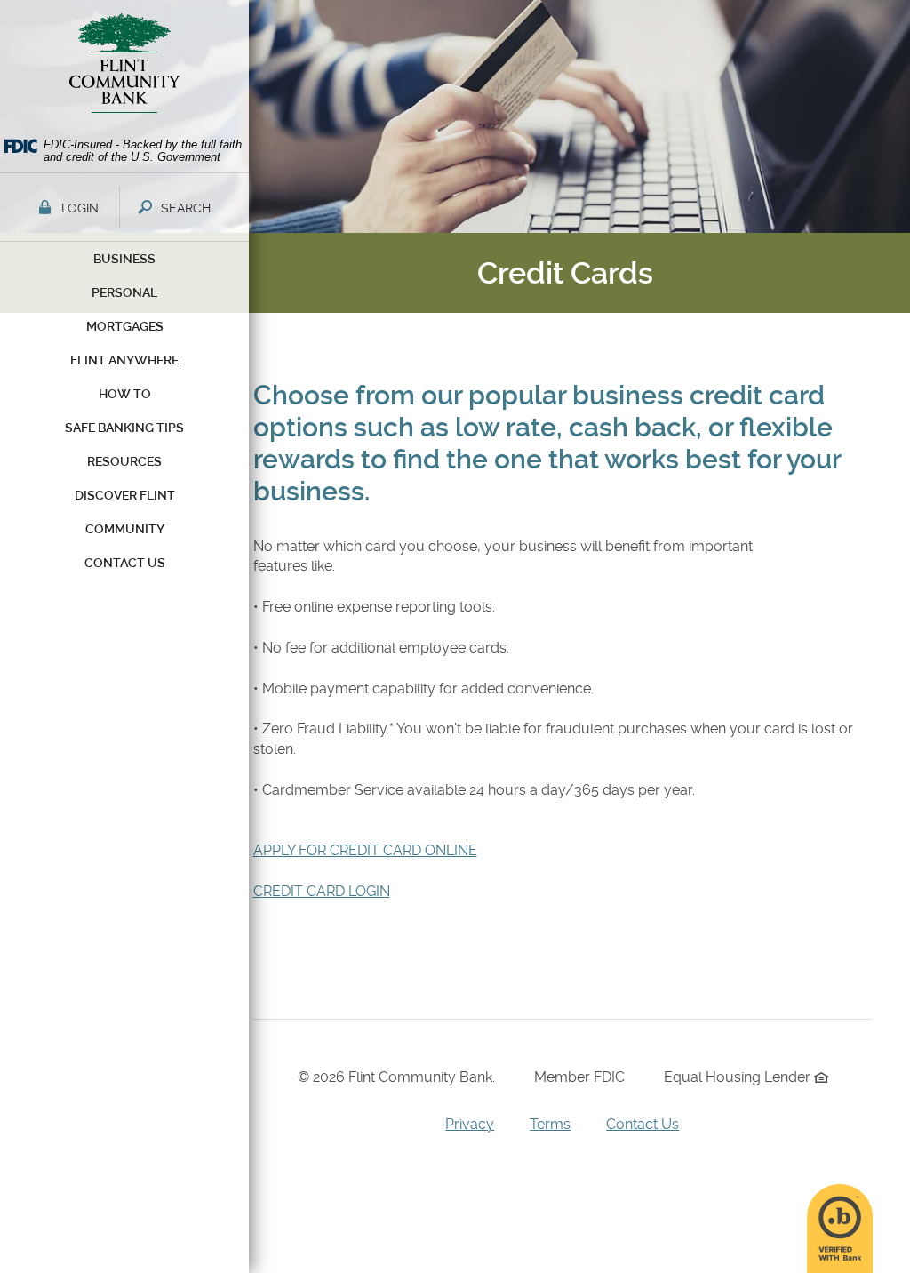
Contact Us (642, 1124)
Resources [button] (124, 461)
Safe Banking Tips (124, 427)
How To (125, 394)
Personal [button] (124, 292)
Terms (550, 1124)
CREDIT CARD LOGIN (321, 891)
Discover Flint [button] (125, 495)
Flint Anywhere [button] (124, 360)
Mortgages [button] (125, 326)
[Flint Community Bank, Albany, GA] (124, 67)
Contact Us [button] (124, 563)
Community (124, 529)
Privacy (469, 1124)
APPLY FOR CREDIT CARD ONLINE (365, 850)
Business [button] (124, 259)
